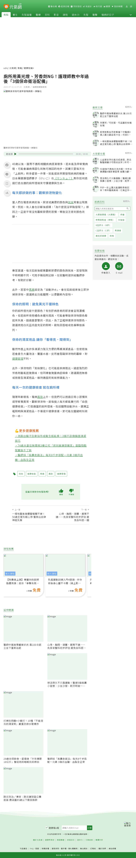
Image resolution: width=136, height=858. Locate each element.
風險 (40, 397)
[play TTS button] (15, 154)
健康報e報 (54, 828)
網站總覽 (112, 849)
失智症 (121, 219)
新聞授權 (45, 849)
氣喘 (112, 235)
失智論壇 (27, 14)
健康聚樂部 (49, 840)
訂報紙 (93, 849)
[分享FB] (7, 165)
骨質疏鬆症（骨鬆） (105, 219)
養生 (15, 14)
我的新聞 (118, 6)
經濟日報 (64, 6)
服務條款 (55, 848)
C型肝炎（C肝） (103, 230)
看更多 (128, 107)
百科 (47, 14)
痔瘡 (122, 214)
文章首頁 (89, 840)
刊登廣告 (23, 849)
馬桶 (32, 289)
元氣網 (12, 68)
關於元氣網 (37, 840)
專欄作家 (99, 840)
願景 (107, 6)
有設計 (88, 6)
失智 (85, 14)
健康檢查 (31, 473)
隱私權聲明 (73, 848)
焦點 (6, 14)
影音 (56, 14)
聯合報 (53, 6)
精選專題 (60, 840)
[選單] (131, 6)
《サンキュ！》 (64, 178)
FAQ (32, 848)
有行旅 (98, 6)
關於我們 (102, 849)
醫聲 (94, 14)
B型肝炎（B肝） (103, 225)
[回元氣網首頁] (16, 6)
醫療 (38, 14)
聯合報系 (84, 849)
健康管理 (17, 358)
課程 (65, 14)
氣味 (71, 202)
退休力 (75, 14)
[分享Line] (7, 174)
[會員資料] (126, 6)
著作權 (64, 848)
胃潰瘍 (118, 230)
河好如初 (77, 6)
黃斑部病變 (101, 235)
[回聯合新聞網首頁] (6, 6)
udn (6, 68)
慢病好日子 (107, 14)
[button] (131, 14)
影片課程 (10, 573)
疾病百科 (71, 840)
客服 (37, 848)
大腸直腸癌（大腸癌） (106, 214)
